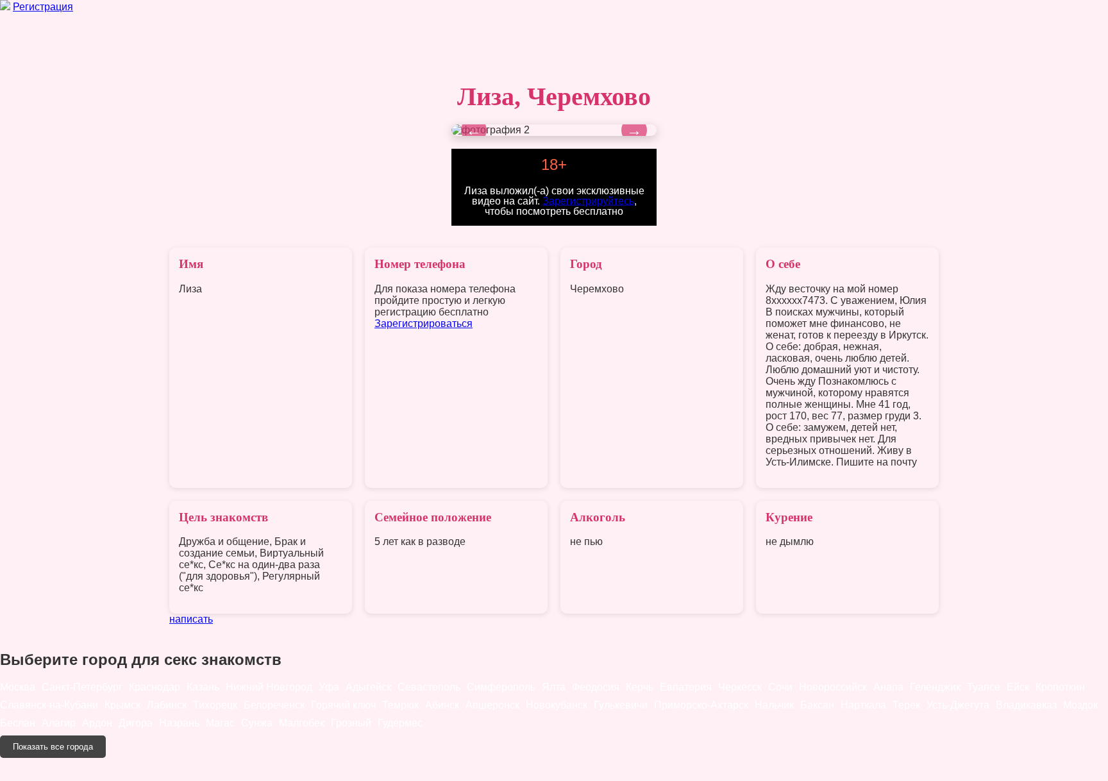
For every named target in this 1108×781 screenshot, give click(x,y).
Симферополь (501, 687)
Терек (906, 705)
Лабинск (167, 705)
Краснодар (154, 687)
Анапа (888, 687)
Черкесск (740, 687)
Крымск (122, 705)
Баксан (817, 705)
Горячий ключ (343, 705)
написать (191, 619)
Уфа (329, 687)
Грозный (351, 723)
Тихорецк (215, 705)
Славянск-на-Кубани (49, 705)
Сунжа (257, 723)
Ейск (1018, 687)
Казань (203, 687)
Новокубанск (556, 705)
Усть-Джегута (958, 705)
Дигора (136, 723)
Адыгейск (368, 687)
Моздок (1080, 705)
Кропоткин (1060, 687)
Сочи (780, 687)
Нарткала (863, 705)
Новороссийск (833, 687)
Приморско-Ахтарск (701, 705)
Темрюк (400, 705)
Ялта (554, 687)
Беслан (17, 723)
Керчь (639, 687)
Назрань (179, 723)
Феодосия (595, 687)
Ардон (97, 723)
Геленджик (935, 687)
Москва (17, 687)
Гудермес (400, 723)
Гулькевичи (621, 705)
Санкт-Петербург (82, 687)
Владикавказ (1026, 705)
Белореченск (274, 705)
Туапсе (983, 687)
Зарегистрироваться (423, 323)
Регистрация (43, 6)
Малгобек (301, 723)
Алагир (59, 723)
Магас (220, 723)
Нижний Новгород (269, 687)
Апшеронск (492, 705)
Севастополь (429, 687)
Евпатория (686, 687)
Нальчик (774, 705)
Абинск (442, 705)
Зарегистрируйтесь (588, 200)
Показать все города (53, 747)
